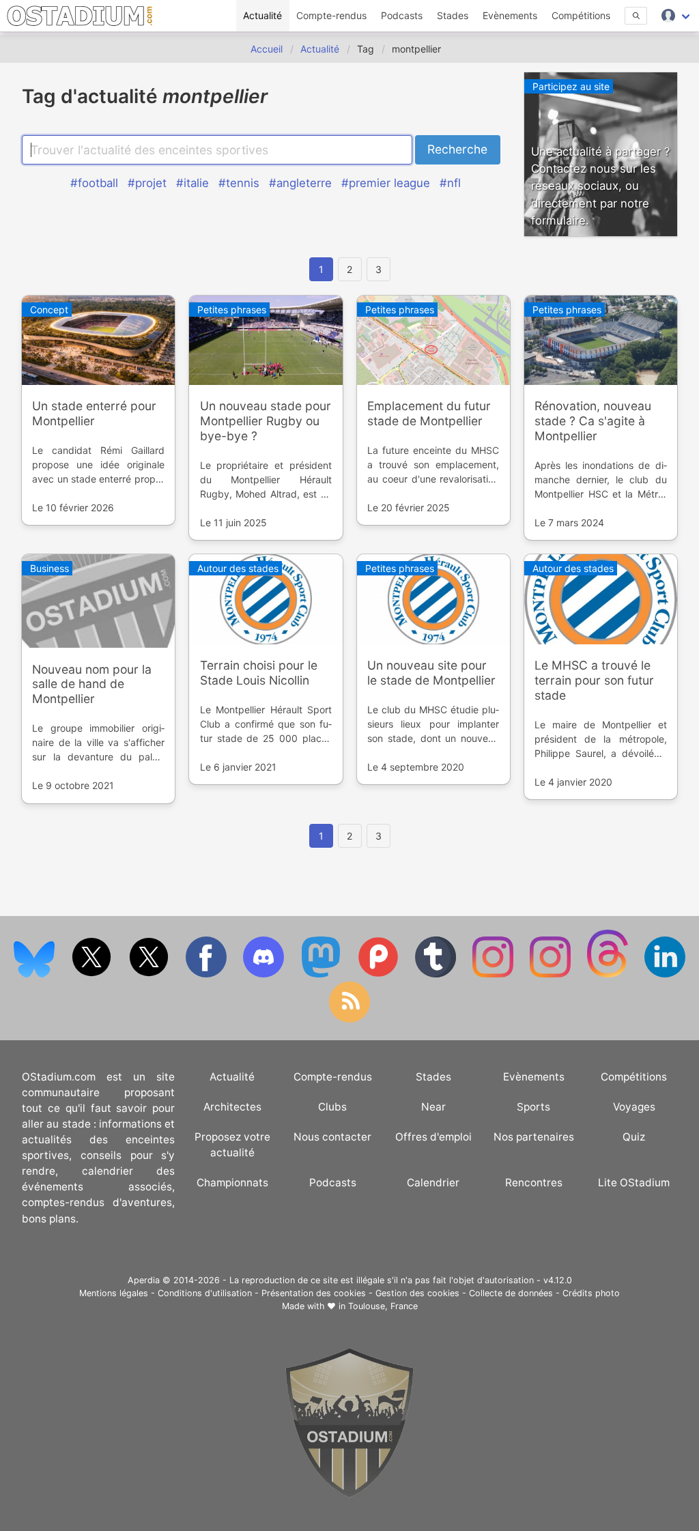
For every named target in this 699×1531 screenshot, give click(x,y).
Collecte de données (511, 1293)
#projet (147, 183)
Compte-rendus (331, 15)
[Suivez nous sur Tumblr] (437, 974)
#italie (192, 183)
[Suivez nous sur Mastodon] (322, 974)
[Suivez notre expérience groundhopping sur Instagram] (494, 974)
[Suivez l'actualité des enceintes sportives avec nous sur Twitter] (150, 974)
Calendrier (433, 1182)
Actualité (262, 15)
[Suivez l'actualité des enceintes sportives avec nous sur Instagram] (551, 974)
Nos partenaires (534, 1136)
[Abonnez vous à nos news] (349, 1019)
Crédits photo (591, 1293)
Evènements (510, 15)
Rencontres (533, 1182)
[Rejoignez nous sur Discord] (265, 974)
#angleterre (300, 183)
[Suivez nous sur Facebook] (207, 974)
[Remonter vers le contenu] (349, 1494)
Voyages (634, 1106)
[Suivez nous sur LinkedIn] (664, 974)
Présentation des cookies (313, 1293)
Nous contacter (332, 1136)
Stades (452, 15)
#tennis (238, 183)
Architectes (232, 1106)
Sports (533, 1106)
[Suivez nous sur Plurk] (379, 974)
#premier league (385, 183)
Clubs (332, 1106)
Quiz (634, 1136)
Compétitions (581, 15)
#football (94, 183)
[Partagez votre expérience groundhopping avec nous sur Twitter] (93, 974)
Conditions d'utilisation (205, 1293)
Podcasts (402, 15)
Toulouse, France (383, 1306)
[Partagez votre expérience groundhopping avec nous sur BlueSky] (35, 974)
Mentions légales (113, 1293)
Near (433, 1106)
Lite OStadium (634, 1182)
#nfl (450, 183)
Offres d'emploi (433, 1136)
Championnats (232, 1182)
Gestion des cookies (417, 1293)
